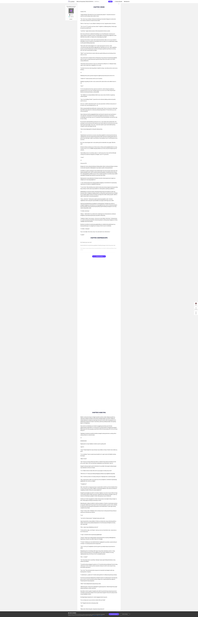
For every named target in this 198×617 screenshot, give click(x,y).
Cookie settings (125, 614)
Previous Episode (118, 1)
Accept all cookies (113, 614)
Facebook (70, 19)
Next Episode (127, 1)
